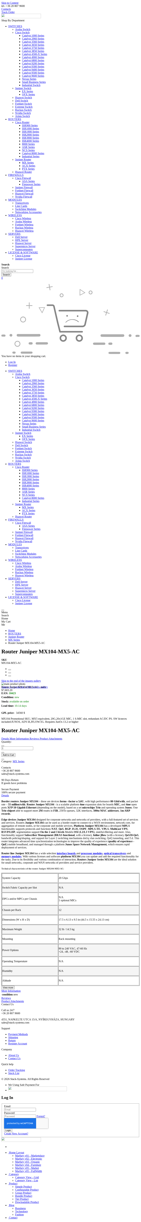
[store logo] (21, 17)
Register (12, 365)
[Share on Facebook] (9, 669)
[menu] (2, 610)
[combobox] (17, 271)
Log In (12, 362)
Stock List (13, 1073)
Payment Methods (18, 1034)
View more (8, 987)
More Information (11, 990)
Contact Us (14, 1058)
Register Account (17, 1043)
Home (11, 630)
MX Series (14, 639)
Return (12, 1040)
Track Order (8, 12)
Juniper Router (16, 636)
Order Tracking (16, 1070)
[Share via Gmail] (9, 675)
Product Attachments (12, 1001)
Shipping (13, 1037)
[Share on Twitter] (9, 672)
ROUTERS (14, 633)
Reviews (6, 998)
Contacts (6, 9)
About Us (13, 1055)
